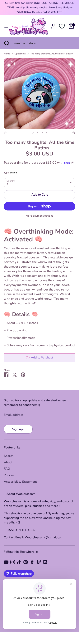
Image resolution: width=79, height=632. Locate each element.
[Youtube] (6, 562)
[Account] (53, 25)
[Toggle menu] (4, 26)
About (8, 462)
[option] (39, 93)
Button (13, 172)
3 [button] (42, 132)
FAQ (7, 469)
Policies (9, 475)
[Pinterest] (25, 562)
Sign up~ (18, 429)
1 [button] (33, 133)
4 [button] (46, 132)
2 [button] (37, 132)
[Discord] (45, 562)
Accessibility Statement (20, 482)
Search (8, 456)
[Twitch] (38, 562)
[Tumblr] (32, 562)
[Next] (74, 133)
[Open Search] (6, 43)
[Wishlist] (62, 26)
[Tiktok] (19, 562)
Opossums (20, 53)
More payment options (39, 216)
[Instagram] (12, 562)
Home (7, 53)
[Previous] (5, 133)
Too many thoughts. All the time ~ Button (51, 53)
